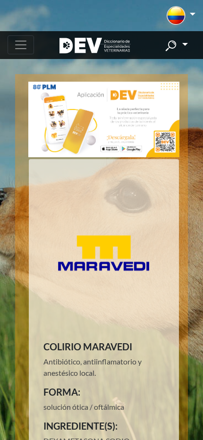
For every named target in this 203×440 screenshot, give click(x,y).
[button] (181, 15)
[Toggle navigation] (21, 44)
